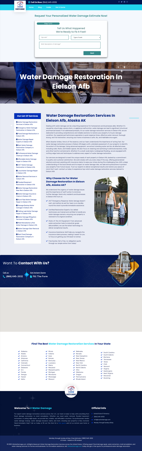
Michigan (51, 372)
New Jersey (80, 358)
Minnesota (52, 374)
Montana (107, 357)
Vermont (107, 366)
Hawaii (23, 377)
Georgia (24, 374)
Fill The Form (40, 276)
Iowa (50, 356)
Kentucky (51, 361)
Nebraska (79, 351)
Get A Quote (60, 7)
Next (92, 53)
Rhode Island (80, 379)
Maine (50, 365)
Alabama (24, 351)
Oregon (78, 374)
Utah (105, 364)
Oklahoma (79, 372)
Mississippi (52, 377)
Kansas (51, 358)
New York (79, 363)
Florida (23, 372)
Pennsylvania (81, 377)
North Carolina (81, 365)
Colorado (24, 363)
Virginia (106, 369)
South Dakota (109, 355)
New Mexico (80, 361)
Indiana (51, 354)
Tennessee (107, 359)
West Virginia (108, 373)
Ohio (77, 370)
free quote (62, 423)
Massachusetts (54, 370)
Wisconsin (107, 376)
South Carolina (109, 352)
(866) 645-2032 (50, 2)
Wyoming (107, 378)
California (24, 361)
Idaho (23, 379)
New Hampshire (81, 356)
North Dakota (81, 368)
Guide (48, 7)
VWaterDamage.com (75, 446)
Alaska (23, 354)
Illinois (50, 351)
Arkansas (24, 358)
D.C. (22, 370)
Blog (40, 7)
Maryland (51, 368)
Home (31, 7)
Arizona (24, 356)
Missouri (51, 379)
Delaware (24, 368)
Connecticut (25, 365)
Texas (106, 362)
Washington (108, 371)
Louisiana (51, 363)
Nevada (79, 354)
